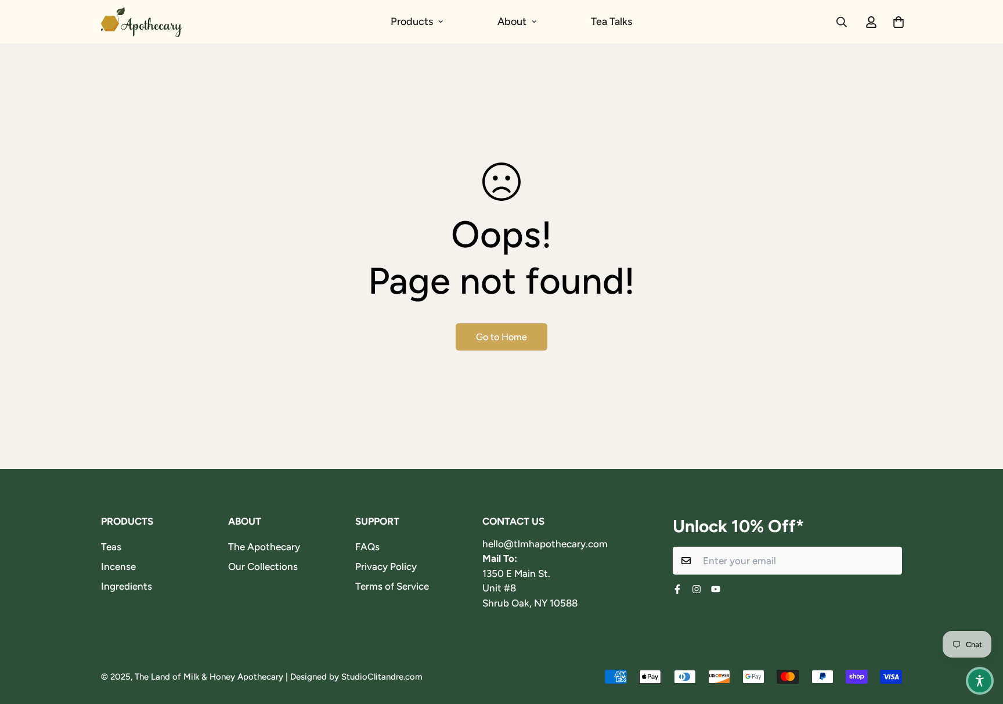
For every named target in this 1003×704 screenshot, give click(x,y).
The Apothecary (264, 547)
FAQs (367, 547)
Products (412, 21)
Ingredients (126, 586)
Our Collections (263, 566)
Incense (118, 566)
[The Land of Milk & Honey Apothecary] (141, 22)
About (511, 21)
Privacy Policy (386, 566)
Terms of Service (392, 586)
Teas (111, 547)
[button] (980, 681)
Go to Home (501, 336)
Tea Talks (611, 21)
